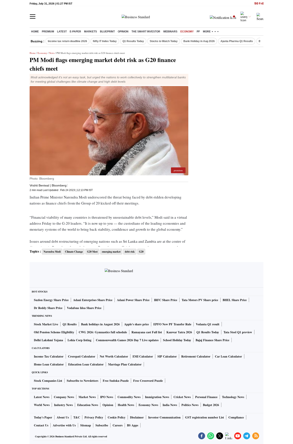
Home (35, 31)
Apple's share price (136, 324)
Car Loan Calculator (228, 356)
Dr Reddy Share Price (48, 308)
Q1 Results (70, 324)
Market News (87, 397)
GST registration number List (204, 417)
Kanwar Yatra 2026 (179, 332)
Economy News (148, 405)
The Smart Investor (145, 31)
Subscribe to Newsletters (82, 380)
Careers (117, 425)
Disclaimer (137, 417)
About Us (63, 417)
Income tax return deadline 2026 (67, 41)
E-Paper (75, 31)
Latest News (41, 397)
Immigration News (157, 397)
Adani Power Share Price (133, 300)
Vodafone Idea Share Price (84, 308)
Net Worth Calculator (114, 356)
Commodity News (129, 397)
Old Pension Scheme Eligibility (54, 332)
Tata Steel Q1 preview (238, 332)
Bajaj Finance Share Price (212, 340)
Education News (87, 405)
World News (42, 405)
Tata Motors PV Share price (200, 300)
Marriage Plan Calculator (125, 364)
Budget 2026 (211, 405)
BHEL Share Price (235, 300)
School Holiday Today (177, 340)
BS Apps (132, 425)
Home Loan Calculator (49, 364)
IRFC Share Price (165, 300)
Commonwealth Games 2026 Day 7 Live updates (127, 340)
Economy (187, 31)
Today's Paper (43, 417)
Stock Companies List (48, 380)
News (51, 53)
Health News (126, 405)
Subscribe (101, 425)
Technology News (233, 397)
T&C (76, 417)
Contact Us (41, 425)
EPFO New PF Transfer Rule (172, 324)
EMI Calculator (143, 356)
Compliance (236, 417)
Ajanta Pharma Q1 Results (237, 41)
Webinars (170, 31)
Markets (90, 31)
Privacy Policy (94, 417)
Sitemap (85, 425)
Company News (64, 397)
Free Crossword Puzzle (148, 380)
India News (170, 405)
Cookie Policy (116, 417)
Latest (62, 31)
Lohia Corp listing (79, 340)
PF (198, 31)
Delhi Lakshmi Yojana (48, 340)
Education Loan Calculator (86, 364)
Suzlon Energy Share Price (51, 300)
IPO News (106, 397)
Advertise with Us (64, 425)
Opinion (123, 31)
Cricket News (182, 397)
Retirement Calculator (195, 356)
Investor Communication (164, 417)
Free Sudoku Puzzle (116, 380)
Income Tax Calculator (48, 356)
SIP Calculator (167, 356)
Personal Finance (206, 397)
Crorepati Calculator (81, 356)
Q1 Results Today (133, 41)
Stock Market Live (46, 324)
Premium (48, 31)
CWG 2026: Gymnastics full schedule (103, 332)
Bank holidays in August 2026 (100, 324)
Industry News (63, 405)
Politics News (189, 405)
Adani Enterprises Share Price (92, 300)
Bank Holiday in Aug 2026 (199, 41)
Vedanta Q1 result (207, 324)
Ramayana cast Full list (146, 332)
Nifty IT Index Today (105, 41)
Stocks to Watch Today (164, 41)
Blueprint (107, 31)
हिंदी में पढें (258, 4)
